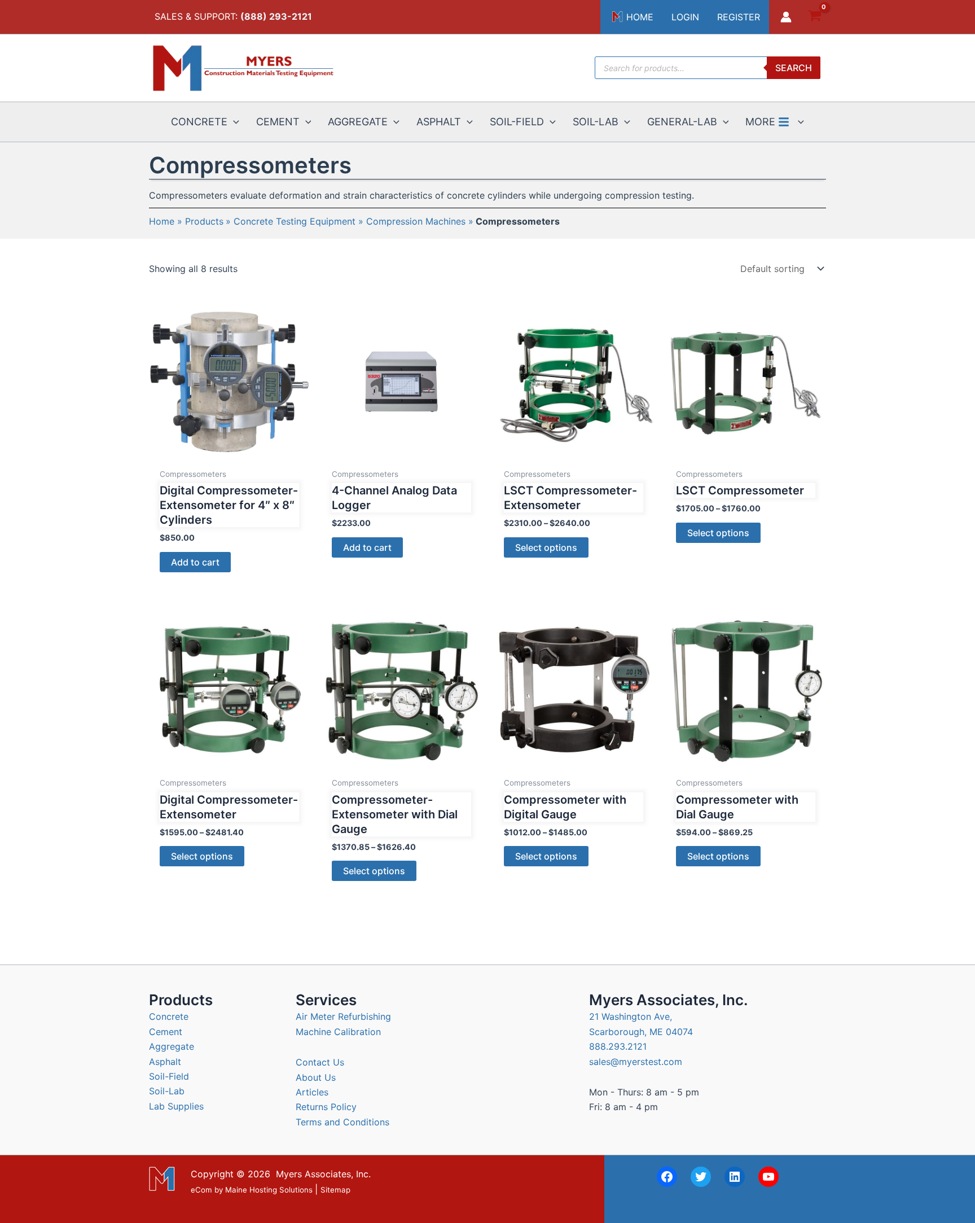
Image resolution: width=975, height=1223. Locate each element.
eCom (201, 1189)
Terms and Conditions (342, 1122)
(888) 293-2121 (276, 16)
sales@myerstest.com (635, 1061)
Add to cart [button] (195, 562)
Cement (165, 1031)
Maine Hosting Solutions (269, 1189)
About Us (316, 1077)
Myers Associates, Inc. (323, 1174)
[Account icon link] (786, 17)
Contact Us (320, 1062)
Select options (546, 547)
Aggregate (171, 1046)
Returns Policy (326, 1106)
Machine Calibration (338, 1031)
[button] (233, 122)
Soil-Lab (167, 1091)
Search (793, 67)
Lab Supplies (176, 1106)
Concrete (168, 1016)
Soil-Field (169, 1076)
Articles (312, 1092)
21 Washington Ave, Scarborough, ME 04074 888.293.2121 (641, 1031)
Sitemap (335, 1189)
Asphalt (165, 1061)
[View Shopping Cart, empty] (814, 17)
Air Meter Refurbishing (343, 1016)
